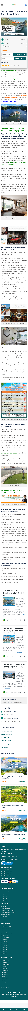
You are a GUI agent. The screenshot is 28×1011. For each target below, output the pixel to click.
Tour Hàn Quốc (4, 935)
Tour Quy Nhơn (4, 974)
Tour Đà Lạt (3, 980)
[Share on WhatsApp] (6, 992)
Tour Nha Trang (4, 978)
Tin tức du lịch (4, 916)
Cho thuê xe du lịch (5, 914)
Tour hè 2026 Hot (5, 928)
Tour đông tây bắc (5, 960)
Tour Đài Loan (4, 941)
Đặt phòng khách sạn (6, 908)
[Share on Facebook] (8, 992)
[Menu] (2, 5)
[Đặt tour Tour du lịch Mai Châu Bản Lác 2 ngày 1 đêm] (22, 810)
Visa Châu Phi (4, 898)
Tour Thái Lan (4, 945)
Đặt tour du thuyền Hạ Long (7, 910)
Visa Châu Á (3, 893)
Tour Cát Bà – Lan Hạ (5, 964)
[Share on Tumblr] (19, 992)
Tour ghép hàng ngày (6, 926)
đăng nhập (10, 702)
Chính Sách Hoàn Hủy (6, 873)
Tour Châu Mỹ (4, 947)
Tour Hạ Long (4, 962)
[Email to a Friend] (12, 992)
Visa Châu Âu (4, 894)
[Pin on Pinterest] (14, 992)
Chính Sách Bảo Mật (5, 875)
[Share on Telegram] (21, 992)
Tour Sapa (3, 966)
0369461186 (10, 715)
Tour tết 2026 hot (5, 930)
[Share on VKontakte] (15, 992)
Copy (4, 62)
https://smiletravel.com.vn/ (9, 101)
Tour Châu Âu (4, 949)
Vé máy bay (3, 906)
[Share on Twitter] (10, 992)
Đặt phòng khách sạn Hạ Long (8, 912)
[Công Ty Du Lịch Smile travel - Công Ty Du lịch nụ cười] (14, 5)
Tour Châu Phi (4, 953)
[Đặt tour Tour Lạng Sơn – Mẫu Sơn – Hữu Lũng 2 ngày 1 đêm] (22, 781)
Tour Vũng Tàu (4, 982)
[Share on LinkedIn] (17, 992)
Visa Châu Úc (4, 900)
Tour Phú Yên (4, 976)
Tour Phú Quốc (4, 984)
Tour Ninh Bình (4, 968)
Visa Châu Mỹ (4, 896)
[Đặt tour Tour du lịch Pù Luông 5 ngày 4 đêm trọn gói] (22, 839)
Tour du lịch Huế (5, 970)
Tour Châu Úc (4, 951)
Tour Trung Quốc (5, 937)
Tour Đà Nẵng (4, 972)
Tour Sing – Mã (4, 943)
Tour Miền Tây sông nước (6, 987)
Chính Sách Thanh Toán (6, 871)
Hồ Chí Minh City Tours (6, 986)
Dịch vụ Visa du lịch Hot (6, 891)
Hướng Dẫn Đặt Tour (5, 869)
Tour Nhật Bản (4, 939)
